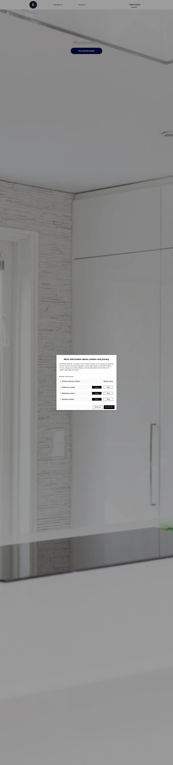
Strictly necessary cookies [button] (70, 381)
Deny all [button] (98, 407)
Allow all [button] (109, 407)
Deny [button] (96, 387)
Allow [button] (108, 387)
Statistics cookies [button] (67, 399)
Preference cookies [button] (67, 387)
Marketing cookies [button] (67, 393)
